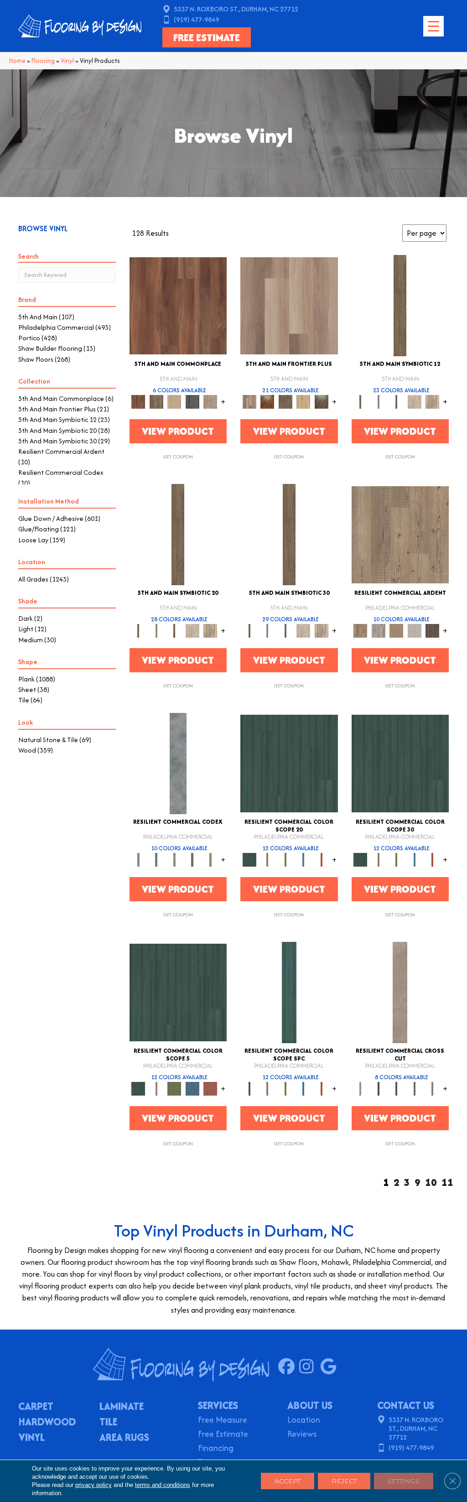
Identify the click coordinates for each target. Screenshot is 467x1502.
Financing (216, 1449)
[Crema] (400, 992)
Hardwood (47, 1422)
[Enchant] (156, 859)
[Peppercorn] (192, 401)
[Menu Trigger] (433, 26)
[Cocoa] (156, 401)
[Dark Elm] (433, 630)
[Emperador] (378, 1088)
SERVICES (218, 1405)
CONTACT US (405, 1405)
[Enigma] (174, 859)
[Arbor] (289, 763)
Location (303, 1420)
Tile (108, 1422)
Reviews (302, 1434)
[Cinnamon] (178, 305)
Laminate (121, 1407)
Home (17, 60)
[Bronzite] (397, 401)
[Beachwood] (378, 401)
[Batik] (400, 305)
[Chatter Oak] (397, 630)
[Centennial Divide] (303, 401)
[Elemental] (178, 763)
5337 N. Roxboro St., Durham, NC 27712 (236, 9)
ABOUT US (309, 1405)
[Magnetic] (192, 859)
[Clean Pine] (414, 630)
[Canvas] (414, 401)
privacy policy (93, 1484)
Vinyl (67, 60)
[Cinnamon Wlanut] (321, 401)
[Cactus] (285, 859)
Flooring (43, 60)
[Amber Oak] (267, 401)
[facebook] (288, 1367)
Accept (288, 1481)
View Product (178, 431)
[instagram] (309, 1367)
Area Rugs (124, 1438)
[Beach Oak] (378, 630)
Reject (344, 1481)
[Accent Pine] (400, 534)
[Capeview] (433, 401)
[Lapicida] (397, 1088)
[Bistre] (267, 859)
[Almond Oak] (289, 305)
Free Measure (222, 1420)
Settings (404, 1481)
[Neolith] (433, 1088)
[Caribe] (303, 859)
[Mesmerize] (210, 859)
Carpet (35, 1407)
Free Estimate (223, 1434)
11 (447, 1182)
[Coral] (321, 859)
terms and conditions (162, 1484)
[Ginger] (174, 401)
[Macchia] (414, 1088)
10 (431, 1182)
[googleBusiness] (330, 1367)
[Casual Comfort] (285, 401)
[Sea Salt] (210, 401)
